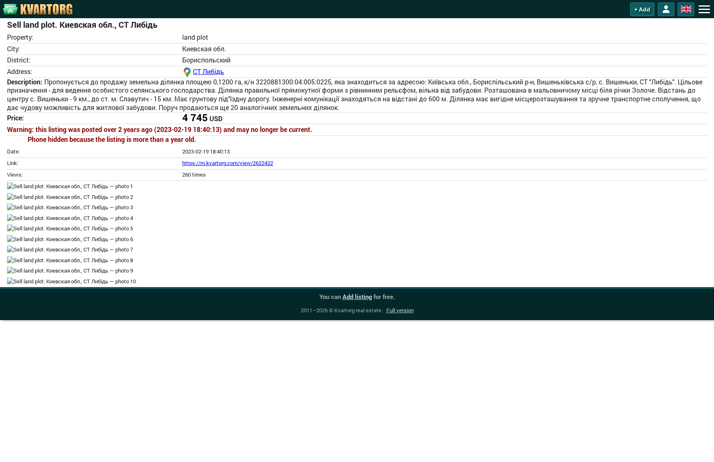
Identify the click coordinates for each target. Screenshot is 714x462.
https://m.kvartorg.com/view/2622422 (227, 163)
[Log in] (666, 9)
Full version (400, 310)
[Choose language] (686, 9)
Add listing (357, 296)
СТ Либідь (208, 71)
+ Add (642, 9)
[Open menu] (704, 9)
